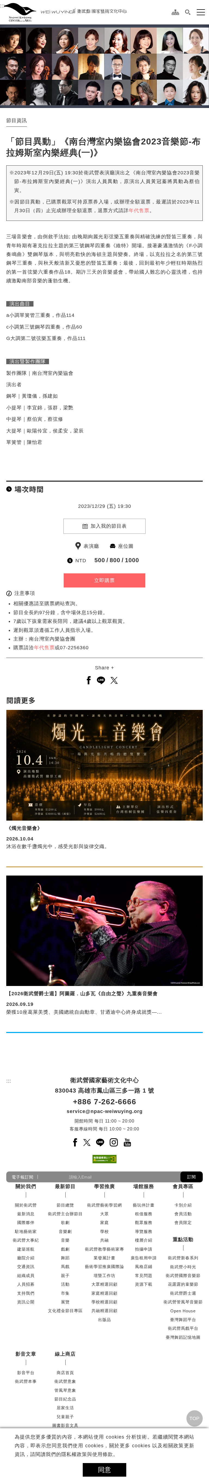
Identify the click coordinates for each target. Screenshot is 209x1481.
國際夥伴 (26, 1222)
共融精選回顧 (104, 1310)
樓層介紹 (143, 1240)
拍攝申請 (143, 1249)
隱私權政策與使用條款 (87, 1454)
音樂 (65, 1240)
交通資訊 (26, 1266)
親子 (65, 1275)
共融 (104, 1240)
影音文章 (26, 1354)
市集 (65, 1293)
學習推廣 (104, 1186)
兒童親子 (65, 1416)
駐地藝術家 (26, 1231)
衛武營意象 (65, 1381)
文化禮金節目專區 (65, 1310)
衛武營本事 (26, 1381)
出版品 (104, 1319)
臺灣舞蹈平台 (183, 1319)
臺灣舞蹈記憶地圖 (183, 1337)
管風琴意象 (65, 1390)
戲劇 (65, 1249)
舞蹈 (65, 1258)
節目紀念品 (65, 1399)
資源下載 (143, 1284)
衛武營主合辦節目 (65, 1213)
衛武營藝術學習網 (104, 1205)
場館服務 (143, 1186)
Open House (183, 1311)
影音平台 (26, 1372)
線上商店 (65, 1354)
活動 (65, 1284)
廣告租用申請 (144, 1258)
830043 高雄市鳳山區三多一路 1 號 (104, 1090)
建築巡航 (26, 1249)
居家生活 (65, 1407)
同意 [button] (104, 1469)
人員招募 (26, 1284)
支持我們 (26, 1293)
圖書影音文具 (65, 1425)
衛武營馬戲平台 (183, 1328)
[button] (188, 12)
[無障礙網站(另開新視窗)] (104, 1159)
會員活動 (183, 1213)
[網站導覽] (175, 12)
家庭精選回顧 (104, 1293)
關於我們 (26, 1186)
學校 (104, 1231)
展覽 (65, 1302)
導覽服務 (143, 1231)
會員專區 (183, 1186)
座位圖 (126, 546)
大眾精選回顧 (104, 1284)
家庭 (104, 1222)
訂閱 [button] (191, 1176)
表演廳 (91, 546)
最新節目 (65, 1186)
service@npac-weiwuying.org (105, 1111)
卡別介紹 (183, 1205)
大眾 (104, 1213)
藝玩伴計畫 (144, 1205)
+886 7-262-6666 (104, 1101)
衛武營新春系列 (183, 1258)
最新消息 (26, 1213)
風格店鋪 (143, 1266)
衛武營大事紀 (26, 1240)
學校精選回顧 (104, 1302)
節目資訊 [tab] (16, 120)
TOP (194, 1418)
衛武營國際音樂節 (183, 1275)
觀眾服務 (143, 1222)
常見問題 (143, 1275)
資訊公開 (26, 1302)
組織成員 (26, 1275)
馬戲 (65, 1266)
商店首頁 (65, 1372)
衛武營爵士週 (183, 1293)
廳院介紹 (26, 1258)
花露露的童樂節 (183, 1284)
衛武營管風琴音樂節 (183, 1302)
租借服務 (143, 1213)
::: (2, 5)
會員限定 (183, 1222)
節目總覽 (65, 1205)
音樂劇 (65, 1231)
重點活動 (183, 1239)
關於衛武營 (26, 1205)
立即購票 (104, 580)
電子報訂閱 (22, 1177)
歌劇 (65, 1222)
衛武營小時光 (183, 1266)
